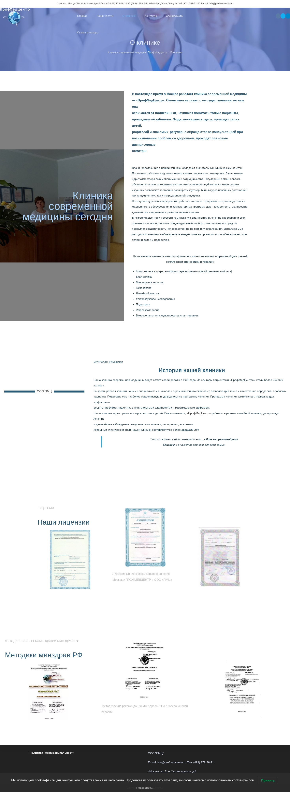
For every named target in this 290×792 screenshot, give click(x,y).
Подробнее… (145, 787)
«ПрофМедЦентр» (199, 413)
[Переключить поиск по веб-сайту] (111, 32)
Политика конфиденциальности (52, 752)
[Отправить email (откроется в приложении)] (283, 16)
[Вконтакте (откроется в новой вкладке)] (278, 16)
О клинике (176, 52)
